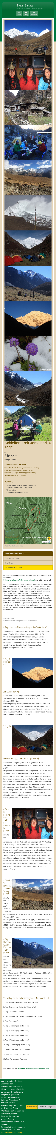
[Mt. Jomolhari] (28, 318)
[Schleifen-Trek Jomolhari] (28, 520)
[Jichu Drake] (28, 213)
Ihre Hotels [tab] (9, 563)
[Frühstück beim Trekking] (28, 142)
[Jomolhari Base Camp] (28, 248)
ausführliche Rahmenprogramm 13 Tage (33, 1068)
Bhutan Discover (7, 8)
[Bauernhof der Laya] (28, 107)
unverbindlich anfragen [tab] (13, 568)
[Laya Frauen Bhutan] (28, 72)
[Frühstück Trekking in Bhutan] (28, 423)
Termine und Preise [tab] (12, 558)
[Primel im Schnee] (28, 353)
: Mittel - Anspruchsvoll (19, 580)
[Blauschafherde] (28, 177)
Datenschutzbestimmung (11, 1132)
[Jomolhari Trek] (28, 37)
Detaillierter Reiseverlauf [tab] (14, 553)
